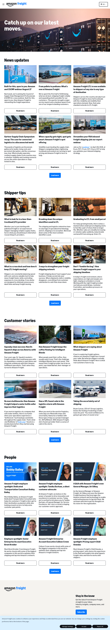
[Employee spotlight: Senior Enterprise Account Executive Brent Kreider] (20, 526)
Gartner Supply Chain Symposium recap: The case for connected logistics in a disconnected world (19, 139)
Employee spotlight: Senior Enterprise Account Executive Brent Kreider (17, 541)
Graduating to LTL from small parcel (89, 219)
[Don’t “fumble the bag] (89, 254)
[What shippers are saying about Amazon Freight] (89, 335)
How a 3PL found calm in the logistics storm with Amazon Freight (51, 404)
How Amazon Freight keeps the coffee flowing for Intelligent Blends (52, 349)
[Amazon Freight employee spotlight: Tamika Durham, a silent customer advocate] (55, 471)
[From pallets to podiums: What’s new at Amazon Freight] (55, 74)
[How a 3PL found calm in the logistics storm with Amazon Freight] (55, 389)
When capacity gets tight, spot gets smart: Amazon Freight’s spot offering (55, 139)
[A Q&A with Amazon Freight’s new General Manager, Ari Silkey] (89, 471)
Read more (20, 111)
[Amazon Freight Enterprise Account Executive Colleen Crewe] (55, 526)
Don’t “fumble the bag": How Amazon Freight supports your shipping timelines (87, 269)
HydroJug (21, 422)
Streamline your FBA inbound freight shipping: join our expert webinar (87, 139)
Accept (84, 626)
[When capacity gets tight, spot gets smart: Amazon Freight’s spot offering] (55, 124)
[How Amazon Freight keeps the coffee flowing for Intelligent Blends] (55, 335)
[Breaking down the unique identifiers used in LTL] (55, 207)
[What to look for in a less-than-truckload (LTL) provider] (20, 207)
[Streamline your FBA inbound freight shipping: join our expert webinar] (89, 124)
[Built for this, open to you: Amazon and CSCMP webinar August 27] (20, 74)
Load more (55, 175)
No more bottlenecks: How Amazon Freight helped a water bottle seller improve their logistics (20, 404)
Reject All (100, 626)
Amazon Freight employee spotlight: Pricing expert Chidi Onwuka (87, 541)
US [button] (104, 4)
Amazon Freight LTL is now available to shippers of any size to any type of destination (89, 89)
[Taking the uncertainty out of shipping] (89, 389)
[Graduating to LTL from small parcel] (89, 207)
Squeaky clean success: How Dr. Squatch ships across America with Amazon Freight (20, 349)
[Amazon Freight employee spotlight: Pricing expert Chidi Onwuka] (89, 526)
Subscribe (81, 612)
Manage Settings (67, 626)
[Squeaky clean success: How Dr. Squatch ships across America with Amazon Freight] (20, 335)
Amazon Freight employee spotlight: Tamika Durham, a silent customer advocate (54, 486)
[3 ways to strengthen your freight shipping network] (55, 254)
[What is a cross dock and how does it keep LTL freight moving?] (20, 254)
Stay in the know (85, 596)
